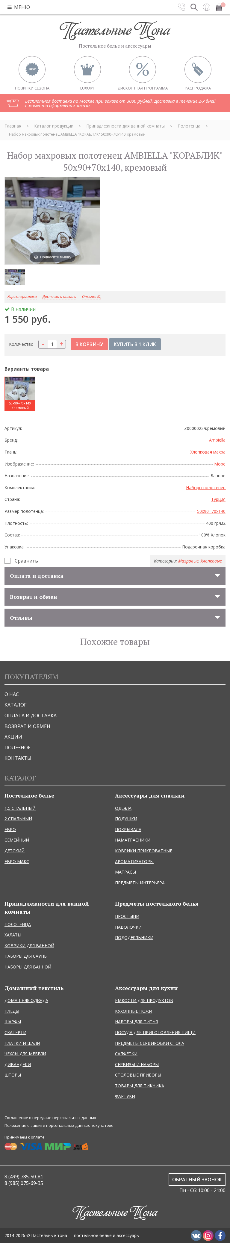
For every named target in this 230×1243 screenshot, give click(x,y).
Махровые (188, 561)
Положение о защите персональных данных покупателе (59, 1125)
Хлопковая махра (208, 452)
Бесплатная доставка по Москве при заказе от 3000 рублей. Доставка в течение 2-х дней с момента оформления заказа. (120, 103)
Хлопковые (211, 561)
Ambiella (217, 440)
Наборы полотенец (206, 487)
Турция (218, 499)
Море (220, 464)
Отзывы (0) (91, 297)
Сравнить (26, 560)
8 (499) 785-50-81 (23, 1176)
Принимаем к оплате (24, 1137)
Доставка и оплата (59, 297)
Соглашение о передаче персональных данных (50, 1117)
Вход (206, 7)
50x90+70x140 (211, 511)
